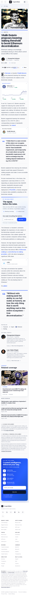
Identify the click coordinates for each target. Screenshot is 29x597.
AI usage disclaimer (9, 430)
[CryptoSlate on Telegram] (15, 512)
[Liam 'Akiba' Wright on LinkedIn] (8, 360)
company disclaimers (6, 451)
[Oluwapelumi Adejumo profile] (3, 337)
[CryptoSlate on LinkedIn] (18, 512)
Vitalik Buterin (21, 73)
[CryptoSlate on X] (3, 512)
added (5, 286)
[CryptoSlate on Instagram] (22, 512)
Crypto (6, 32)
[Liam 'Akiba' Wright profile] (3, 352)
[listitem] (4, 327)
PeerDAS (12, 189)
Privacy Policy (11, 572)
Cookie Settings (11, 593)
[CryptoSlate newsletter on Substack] (11, 512)
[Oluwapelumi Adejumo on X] (7, 345)
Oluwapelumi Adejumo (14, 58)
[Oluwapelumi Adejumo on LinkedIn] (8, 345)
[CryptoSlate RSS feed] (3, 516)
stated (13, 125)
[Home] (2, 6)
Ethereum (7, 73)
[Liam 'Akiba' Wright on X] (7, 360)
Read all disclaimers (5, 587)
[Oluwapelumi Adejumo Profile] (3, 59)
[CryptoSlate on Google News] (7, 512)
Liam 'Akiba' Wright (12, 350)
